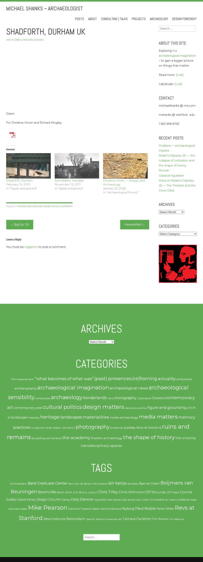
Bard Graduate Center (48, 483)
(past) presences (112, 378)
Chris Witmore (131, 492)
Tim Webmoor (176, 519)
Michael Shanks (33, 39)
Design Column (49, 499)
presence (116, 427)
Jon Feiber (170, 500)
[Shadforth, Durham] (28, 166)
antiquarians (184, 379)
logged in (31, 247)
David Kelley (26, 499)
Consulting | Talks (114, 19)
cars (110, 398)
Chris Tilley (108, 492)
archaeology (66, 397)
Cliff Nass (172, 492)
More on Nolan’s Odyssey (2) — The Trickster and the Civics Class (177, 185)
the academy (76, 437)
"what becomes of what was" (64, 378)
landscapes (71, 417)
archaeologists (42, 398)
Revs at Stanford (148, 427)
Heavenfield (134, 224)
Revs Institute (54, 519)
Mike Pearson (47, 507)
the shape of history (149, 437)
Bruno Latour (88, 492)
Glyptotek (100, 499)
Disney (66, 499)
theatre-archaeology (106, 438)
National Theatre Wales (84, 508)
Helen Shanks (114, 500)
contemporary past (28, 408)
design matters (103, 406)
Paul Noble (145, 508)
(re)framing (144, 378)
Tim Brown (160, 519)
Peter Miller (165, 508)
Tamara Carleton (136, 519)
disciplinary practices (136, 408)
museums (37, 427)
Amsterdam (18, 483)
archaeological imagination (73, 387)
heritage (50, 417)
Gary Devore (82, 499)
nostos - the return (64, 427)
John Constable (153, 499)
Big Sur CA (20, 224)
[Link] (180, 75)
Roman (164, 170)
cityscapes (144, 398)
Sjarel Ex (90, 519)
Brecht (61, 492)
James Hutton (135, 500)
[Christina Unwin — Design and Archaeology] (125, 166)
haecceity (34, 417)
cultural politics (62, 407)
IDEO (124, 500)
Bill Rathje (117, 483)
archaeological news (129, 388)
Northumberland (111, 508)
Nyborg (128, 508)
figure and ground (29, 206)
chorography (125, 398)
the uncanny (185, 438)
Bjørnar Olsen (149, 483)
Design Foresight (184, 19)
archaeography (25, 388)
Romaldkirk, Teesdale (69, 180)
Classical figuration (171, 175)
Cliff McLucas (155, 492)
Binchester (132, 484)
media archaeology (124, 417)
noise (46, 206)
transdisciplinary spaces (101, 445)
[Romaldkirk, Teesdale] (77, 166)
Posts (79, 19)
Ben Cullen (73, 484)
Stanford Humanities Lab (109, 519)
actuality (167, 378)
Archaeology (159, 19)
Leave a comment (62, 206)
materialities (96, 417)
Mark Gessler (20, 509)
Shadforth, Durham (19, 180)
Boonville (47, 491)
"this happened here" (22, 379)
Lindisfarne (183, 499)
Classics (158, 398)
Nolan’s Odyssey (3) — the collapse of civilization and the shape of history (177, 160)
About (92, 19)
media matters (158, 416)
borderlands (95, 397)
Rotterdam (75, 519)
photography (93, 427)
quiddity (129, 427)
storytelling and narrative (47, 438)
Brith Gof (71, 492)
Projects (139, 19)
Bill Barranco (86, 484)
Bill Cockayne (101, 484)
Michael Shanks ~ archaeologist (44, 8)
